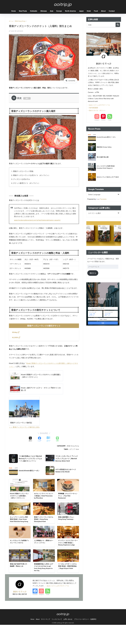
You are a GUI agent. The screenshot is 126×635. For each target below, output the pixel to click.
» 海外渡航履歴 (93, 107)
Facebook (35, 594)
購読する (93, 273)
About (103, 11)
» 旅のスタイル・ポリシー (96, 110)
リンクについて (57, 619)
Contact (112, 11)
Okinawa (43, 11)
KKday (15, 332)
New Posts (23, 11)
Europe (59, 11)
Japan (81, 11)
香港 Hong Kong (73, 446)
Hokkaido (33, 11)
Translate (103, 199)
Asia (51, 11)
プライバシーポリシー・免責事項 (85, 619)
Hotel (89, 11)
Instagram (41, 594)
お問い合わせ (67, 619)
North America (70, 11)
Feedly (47, 594)
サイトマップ (45, 619)
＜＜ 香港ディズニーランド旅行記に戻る (24, 427)
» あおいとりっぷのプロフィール (57, 586)
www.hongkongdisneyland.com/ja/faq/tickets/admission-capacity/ (37, 220)
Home (13, 11)
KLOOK (15, 337)
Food (96, 11)
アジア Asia (75, 449)
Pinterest (103, 120)
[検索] (118, 25)
